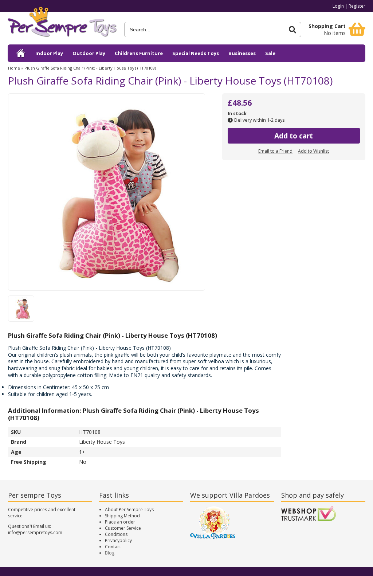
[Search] (292, 30)
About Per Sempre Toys (129, 509)
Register (357, 6)
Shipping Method (122, 516)
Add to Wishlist (313, 151)
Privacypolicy (118, 540)
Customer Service (123, 528)
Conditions (116, 534)
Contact (113, 547)
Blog (109, 553)
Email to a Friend (275, 151)
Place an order (120, 522)
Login (338, 6)
